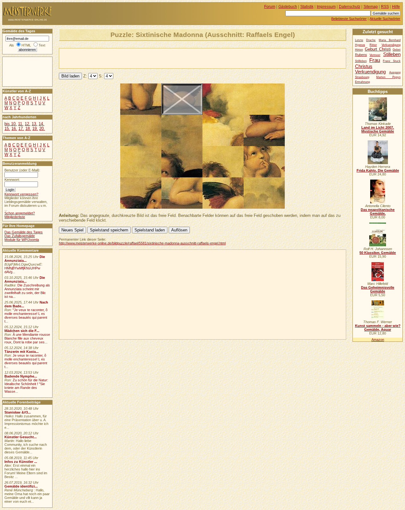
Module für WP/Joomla (21, 240)
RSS (385, 6)
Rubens (361, 55)
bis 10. (10, 123)
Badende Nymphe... (20, 376)
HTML (26, 45)
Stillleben (361, 61)
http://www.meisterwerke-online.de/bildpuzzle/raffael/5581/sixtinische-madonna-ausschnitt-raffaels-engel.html (142, 243)
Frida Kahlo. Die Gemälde (378, 170)
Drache (371, 40)
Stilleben (392, 54)
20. (42, 128)
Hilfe (396, 6)
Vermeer (375, 55)
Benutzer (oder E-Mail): (22, 170)
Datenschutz (349, 6)
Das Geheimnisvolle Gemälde (377, 289)
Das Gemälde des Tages (23, 232)
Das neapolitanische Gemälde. (378, 211)
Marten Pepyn (388, 77)
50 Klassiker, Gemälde (377, 253)
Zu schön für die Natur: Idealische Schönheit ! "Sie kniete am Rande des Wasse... (26, 385)
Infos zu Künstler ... (20, 462)
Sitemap (371, 6)
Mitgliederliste (14, 217)
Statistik (307, 6)
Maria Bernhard (390, 40)
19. (35, 128)
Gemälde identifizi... (21, 486)
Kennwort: (12, 179)
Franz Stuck (392, 61)
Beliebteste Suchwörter (349, 19)
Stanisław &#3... (17, 412)
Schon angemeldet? (19, 213)
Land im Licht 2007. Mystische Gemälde (377, 129)
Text (42, 45)
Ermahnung (362, 81)
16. (14, 128)
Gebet (397, 49)
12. (27, 123)
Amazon (377, 339)
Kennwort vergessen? (21, 194)
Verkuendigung (370, 71)
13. (34, 123)
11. (20, 123)
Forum (269, 6)
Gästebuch (287, 6)
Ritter (373, 44)
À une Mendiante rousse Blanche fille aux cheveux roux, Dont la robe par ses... (27, 338)
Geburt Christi (378, 49)
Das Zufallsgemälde (19, 236)
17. (21, 128)
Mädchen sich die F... (21, 331)
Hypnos (360, 44)
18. (28, 128)
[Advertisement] (133, 57)
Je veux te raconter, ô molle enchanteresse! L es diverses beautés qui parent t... (25, 361)
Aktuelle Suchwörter (385, 19)
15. (7, 128)
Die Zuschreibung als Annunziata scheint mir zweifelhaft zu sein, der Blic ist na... (27, 290)
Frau (374, 60)
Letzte (359, 40)
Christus (363, 66)
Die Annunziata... (24, 258)
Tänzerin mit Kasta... (21, 351)
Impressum (326, 6)
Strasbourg (362, 77)
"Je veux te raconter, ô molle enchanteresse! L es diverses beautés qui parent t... (25, 315)
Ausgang (395, 72)
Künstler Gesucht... (20, 437)
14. (41, 123)
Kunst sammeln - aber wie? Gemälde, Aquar (378, 327)
